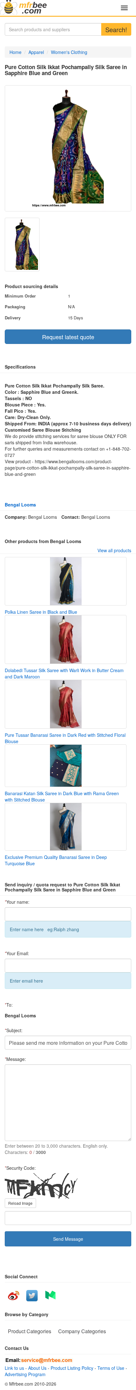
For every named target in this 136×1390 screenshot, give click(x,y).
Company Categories (82, 1331)
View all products (114, 550)
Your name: (17, 902)
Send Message (68, 1239)
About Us (37, 1368)
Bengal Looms (20, 504)
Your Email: (17, 953)
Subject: (13, 1030)
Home (15, 52)
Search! (116, 29)
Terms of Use (110, 1368)
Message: (15, 1059)
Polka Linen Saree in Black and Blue (41, 612)
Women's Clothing (69, 52)
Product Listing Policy (72, 1368)
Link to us (14, 1368)
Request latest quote (68, 337)
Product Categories (29, 1331)
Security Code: (20, 1168)
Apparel (36, 52)
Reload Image (20, 1203)
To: (9, 1005)
